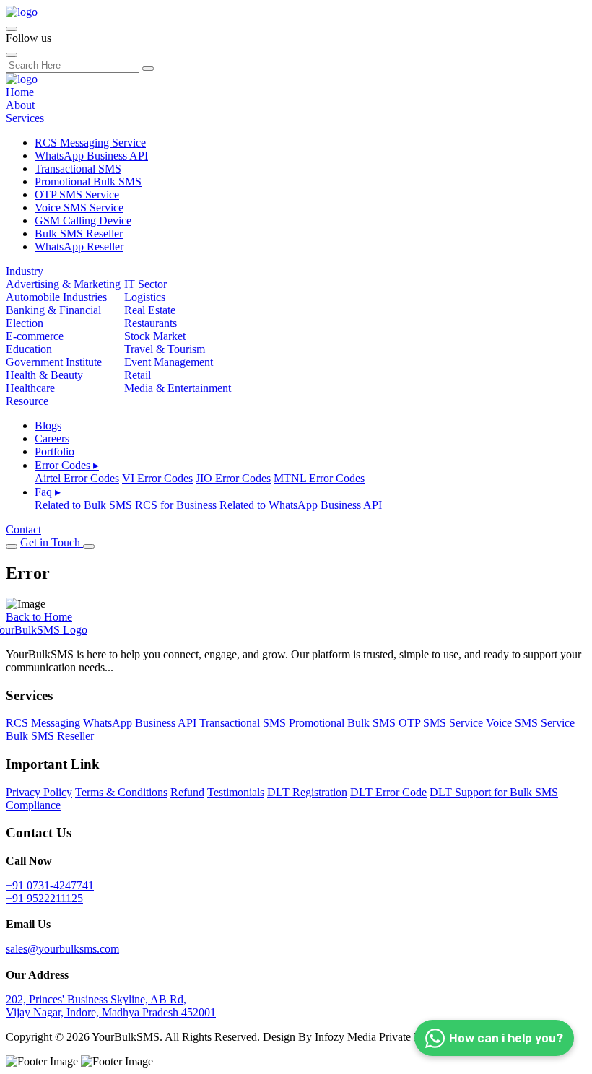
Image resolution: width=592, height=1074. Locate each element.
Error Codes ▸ (67, 465)
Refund (187, 792)
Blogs (48, 425)
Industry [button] (24, 271)
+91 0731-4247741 (50, 885)
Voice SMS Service (79, 207)
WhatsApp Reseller (79, 246)
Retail (137, 375)
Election (24, 323)
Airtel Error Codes (77, 478)
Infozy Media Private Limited (382, 1037)
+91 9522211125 (44, 898)
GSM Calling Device (83, 220)
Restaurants (150, 323)
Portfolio (54, 451)
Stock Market (155, 336)
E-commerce (35, 336)
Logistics (144, 297)
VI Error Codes (157, 478)
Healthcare (30, 388)
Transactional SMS (78, 168)
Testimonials (235, 792)
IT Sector (145, 284)
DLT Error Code (388, 792)
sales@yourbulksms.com (62, 949)
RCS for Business (176, 505)
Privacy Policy (39, 792)
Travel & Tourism (164, 349)
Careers (52, 438)
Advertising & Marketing (63, 284)
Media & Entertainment (177, 388)
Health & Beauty (44, 375)
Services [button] (25, 118)
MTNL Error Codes (319, 478)
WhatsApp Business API (91, 155)
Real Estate (149, 310)
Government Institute (54, 362)
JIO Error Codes (233, 478)
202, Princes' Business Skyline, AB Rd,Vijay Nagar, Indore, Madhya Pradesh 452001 (111, 1005)
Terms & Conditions (121, 792)
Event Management (168, 362)
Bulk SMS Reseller (79, 233)
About (20, 105)
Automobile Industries (56, 297)
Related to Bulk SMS (83, 505)
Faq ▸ (48, 492)
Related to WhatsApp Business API (300, 505)
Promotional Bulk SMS (88, 181)
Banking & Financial (53, 310)
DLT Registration (307, 792)
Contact (23, 529)
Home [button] (20, 92)
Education (29, 349)
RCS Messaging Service (90, 142)
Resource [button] (27, 401)
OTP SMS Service (77, 194)
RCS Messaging (43, 723)
